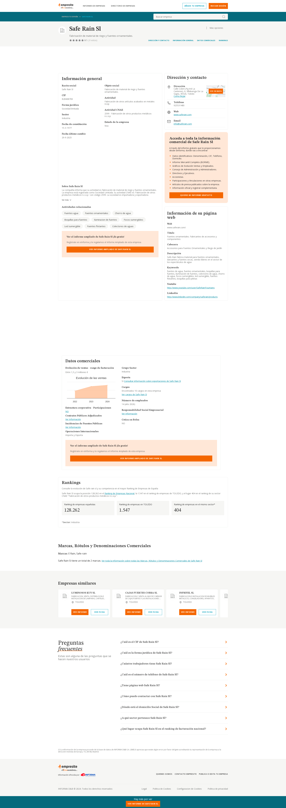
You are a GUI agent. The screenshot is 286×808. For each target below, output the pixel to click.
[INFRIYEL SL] (172, 596)
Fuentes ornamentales (96, 213)
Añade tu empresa (194, 6)
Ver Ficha (99, 612)
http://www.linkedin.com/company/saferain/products (192, 296)
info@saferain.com (183, 124)
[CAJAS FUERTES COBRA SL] (119, 596)
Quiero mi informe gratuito (196, 195)
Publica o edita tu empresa (213, 774)
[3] (76, 40)
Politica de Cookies (162, 788)
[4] (79, 40)
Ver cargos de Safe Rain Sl (134, 394)
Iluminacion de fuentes (105, 219)
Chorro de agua (123, 213)
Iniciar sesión (218, 6)
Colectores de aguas (122, 226)
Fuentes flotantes (96, 226)
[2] (73, 40)
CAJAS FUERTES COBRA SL (141, 593)
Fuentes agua (71, 213)
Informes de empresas (94, 6)
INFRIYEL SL (186, 593)
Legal (144, 788)
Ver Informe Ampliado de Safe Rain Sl (110, 249)
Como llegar (179, 96)
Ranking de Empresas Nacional (119, 493)
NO (67, 411)
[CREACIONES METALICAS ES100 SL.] (226, 596)
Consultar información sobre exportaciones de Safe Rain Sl (152, 381)
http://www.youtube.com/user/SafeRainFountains (191, 287)
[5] (82, 40)
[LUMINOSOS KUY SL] (65, 596)
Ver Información (73, 419)
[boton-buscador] (224, 17)
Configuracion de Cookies (189, 788)
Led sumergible (72, 226)
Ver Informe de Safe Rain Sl (143, 803)
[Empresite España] (67, 6)
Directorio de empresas (123, 6)
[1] (70, 40)
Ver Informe (80, 612)
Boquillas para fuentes (75, 219)
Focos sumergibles (133, 219)
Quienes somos (164, 774)
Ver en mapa (216, 91)
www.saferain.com (183, 114)
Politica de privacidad (218, 788)
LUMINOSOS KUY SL (83, 593)
